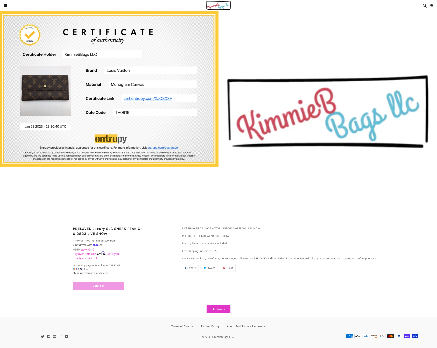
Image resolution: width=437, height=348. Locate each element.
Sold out (98, 285)
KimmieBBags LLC (222, 336)
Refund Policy (210, 326)
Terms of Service (182, 326)
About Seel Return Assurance (246, 326)
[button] (98, 267)
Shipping (78, 273)
